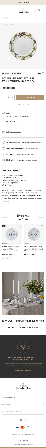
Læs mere (5, 201)
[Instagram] (25, 420)
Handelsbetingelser (17, 435)
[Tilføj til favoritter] (20, 226)
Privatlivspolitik (29, 435)
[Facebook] (21, 420)
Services (6, 404)
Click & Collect (23, 105)
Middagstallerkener (9, 25)
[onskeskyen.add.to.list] (39, 73)
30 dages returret (23, 2)
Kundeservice (8, 397)
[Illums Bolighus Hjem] (23, 10)
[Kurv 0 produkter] (43, 10)
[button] (21, 67)
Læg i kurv (30, 97)
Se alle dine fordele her (23, 370)
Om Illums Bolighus (11, 411)
